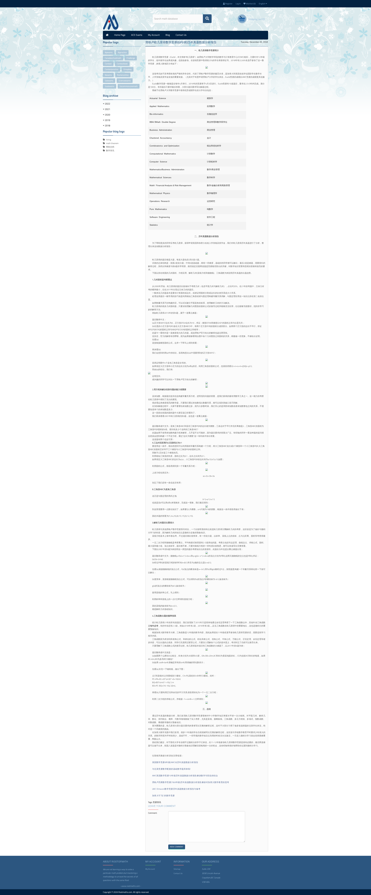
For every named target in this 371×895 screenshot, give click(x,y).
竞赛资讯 (157, 802)
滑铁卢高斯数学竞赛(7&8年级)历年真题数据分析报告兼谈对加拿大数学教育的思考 (190, 782)
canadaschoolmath (113, 57)
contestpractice (111, 69)
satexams (109, 80)
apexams (109, 52)
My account (154, 35)
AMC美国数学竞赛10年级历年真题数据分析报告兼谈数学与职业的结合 (185, 775)
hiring (108, 139)
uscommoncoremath (129, 86)
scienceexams (125, 80)
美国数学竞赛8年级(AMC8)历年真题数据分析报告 (175, 762)
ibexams (108, 74)
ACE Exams (136, 35)
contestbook (122, 63)
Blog (168, 35)
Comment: (152, 812)
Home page (119, 35)
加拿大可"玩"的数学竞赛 (163, 795)
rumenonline (123, 74)
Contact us (181, 35)
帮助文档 (110, 146)
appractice (122, 52)
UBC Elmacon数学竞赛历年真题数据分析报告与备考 (176, 788)
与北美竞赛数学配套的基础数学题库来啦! (171, 768)
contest (108, 63)
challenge (131, 57)
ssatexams (109, 86)
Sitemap (177, 869)
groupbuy (127, 69)
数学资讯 (110, 150)
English (262, 3)
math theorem (112, 143)
